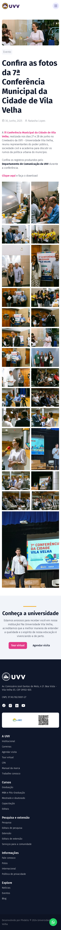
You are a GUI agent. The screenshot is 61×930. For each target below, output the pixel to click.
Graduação (7, 787)
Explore (7, 883)
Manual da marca (11, 768)
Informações (10, 853)
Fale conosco (8, 858)
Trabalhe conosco (11, 773)
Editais (5, 809)
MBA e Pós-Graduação (13, 792)
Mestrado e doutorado (13, 798)
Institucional (8, 741)
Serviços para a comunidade (17, 844)
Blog (4, 898)
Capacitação (8, 803)
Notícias (6, 887)
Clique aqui (9, 175)
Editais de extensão (12, 838)
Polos (5, 863)
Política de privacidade (14, 874)
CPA (4, 762)
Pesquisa (6, 822)
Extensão (6, 833)
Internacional (9, 868)
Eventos (6, 893)
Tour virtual (18, 645)
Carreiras (6, 746)
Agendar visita (41, 645)
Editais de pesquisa (12, 828)
